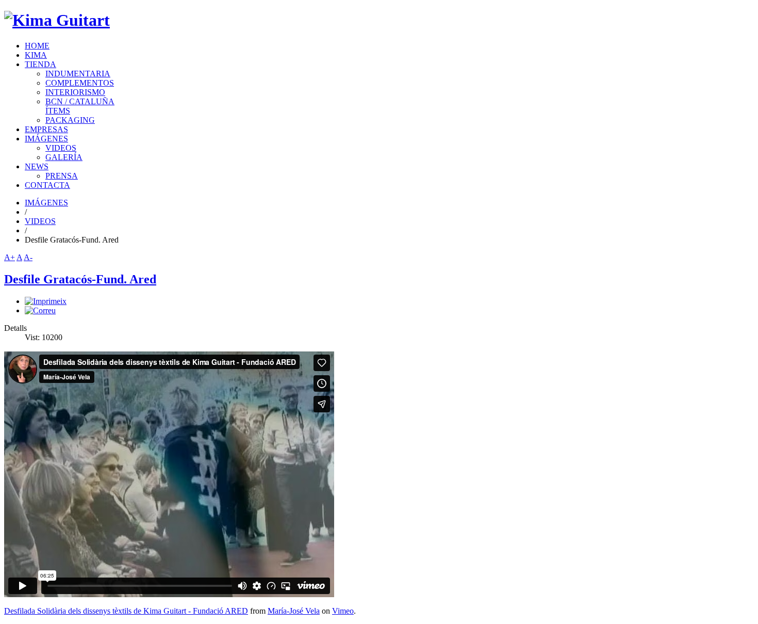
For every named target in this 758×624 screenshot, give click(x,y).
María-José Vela (294, 610)
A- (28, 257)
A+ (9, 257)
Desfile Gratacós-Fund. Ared (80, 279)
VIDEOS (40, 221)
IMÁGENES (46, 202)
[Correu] (40, 310)
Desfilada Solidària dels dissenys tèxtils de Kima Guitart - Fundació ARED (126, 610)
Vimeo (343, 610)
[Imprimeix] (46, 301)
